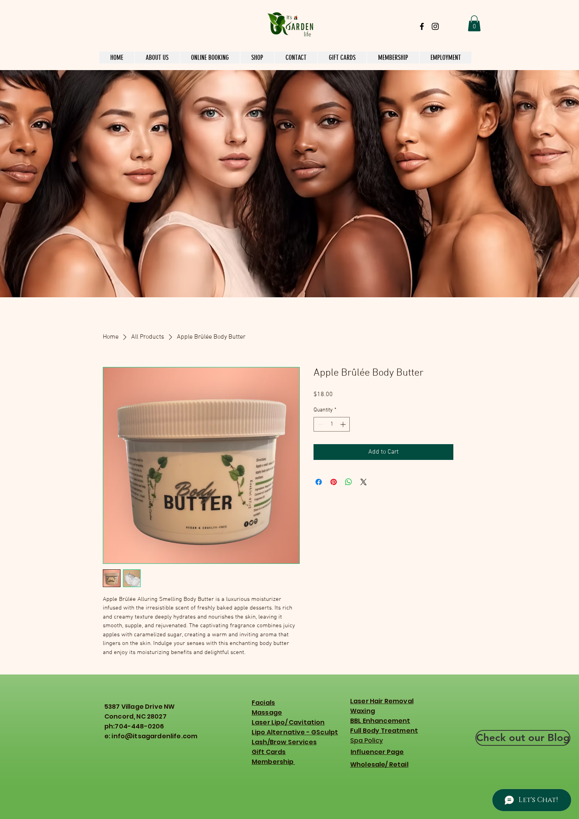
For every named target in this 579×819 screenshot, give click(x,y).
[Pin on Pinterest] (333, 482)
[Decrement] (320, 424)
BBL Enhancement (380, 720)
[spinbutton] (332, 424)
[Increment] (344, 424)
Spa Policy (366, 740)
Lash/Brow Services (284, 742)
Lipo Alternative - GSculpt (295, 732)
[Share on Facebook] (318, 482)
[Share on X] (363, 482)
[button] (474, 23)
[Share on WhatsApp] (348, 482)
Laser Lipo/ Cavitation (288, 722)
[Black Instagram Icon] (435, 26)
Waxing (362, 710)
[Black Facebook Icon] (422, 26)
